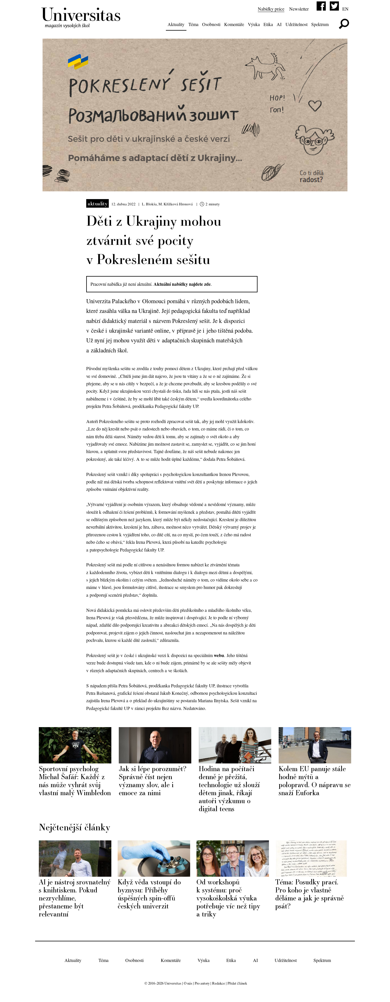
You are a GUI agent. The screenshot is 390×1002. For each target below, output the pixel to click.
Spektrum (320, 24)
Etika (268, 24)
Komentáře (234, 24)
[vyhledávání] (344, 24)
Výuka (254, 24)
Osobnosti (211, 24)
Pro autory (202, 983)
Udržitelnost (296, 24)
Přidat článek (237, 983)
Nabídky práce (271, 9)
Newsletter (299, 9)
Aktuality (176, 24)
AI (279, 24)
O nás (188, 983)
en (345, 9)
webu (219, 655)
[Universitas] (81, 24)
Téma (193, 24)
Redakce (218, 983)
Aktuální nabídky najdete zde (182, 284)
